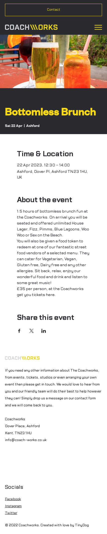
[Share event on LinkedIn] (43, 331)
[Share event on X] (31, 331)
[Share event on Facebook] (19, 331)
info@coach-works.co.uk (26, 440)
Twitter (11, 513)
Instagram (13, 506)
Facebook (13, 499)
